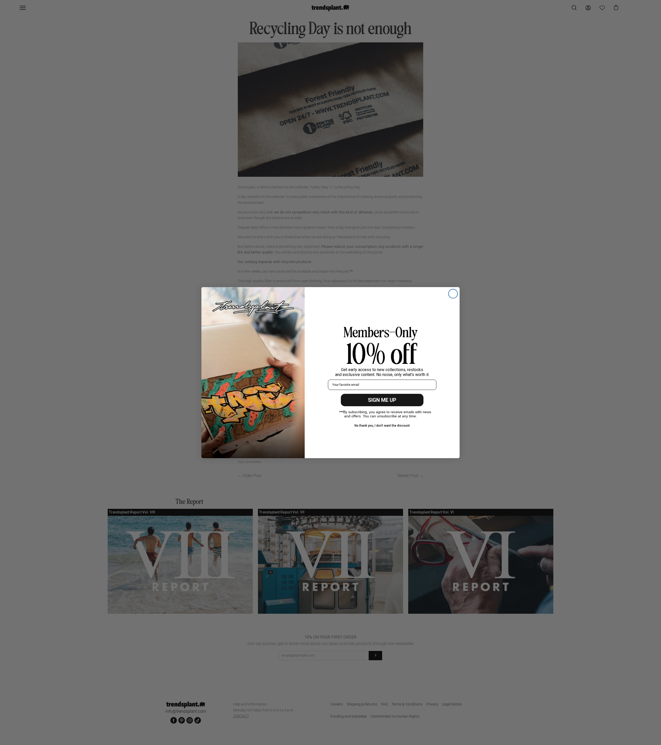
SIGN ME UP (382, 400)
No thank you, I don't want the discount (382, 425)
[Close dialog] (453, 293)
